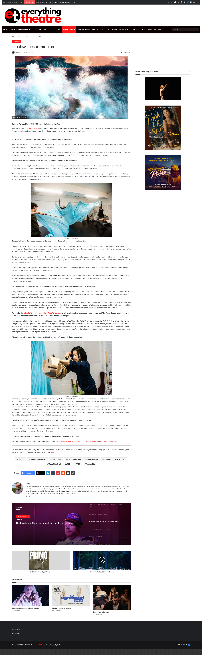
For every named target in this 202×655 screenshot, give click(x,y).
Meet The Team (154, 29)
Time (83, 442)
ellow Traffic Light (111, 442)
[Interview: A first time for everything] (71, 595)
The (101, 442)
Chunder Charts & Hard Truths (101, 612)
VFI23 (78, 464)
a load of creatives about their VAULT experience (43, 313)
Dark (64, 442)
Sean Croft (120, 459)
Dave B (17, 52)
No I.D (88, 442)
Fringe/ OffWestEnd (20, 29)
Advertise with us (120, 29)
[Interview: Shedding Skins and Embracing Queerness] (30, 595)
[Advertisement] (163, 50)
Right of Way (76, 442)
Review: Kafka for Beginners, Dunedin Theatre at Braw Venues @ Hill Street (61, 2)
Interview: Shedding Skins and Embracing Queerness (25, 608)
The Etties (83, 29)
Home (5, 29)
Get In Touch (137, 29)
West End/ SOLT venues (49, 29)
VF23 (68, 464)
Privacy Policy (16, 630)
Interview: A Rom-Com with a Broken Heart (37, 523)
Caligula (21, 459)
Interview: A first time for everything (61, 608)
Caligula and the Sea (38, 459)
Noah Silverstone (74, 459)
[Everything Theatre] (34, 15)
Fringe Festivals (100, 29)
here (52, 452)
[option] (71, 524)
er (70, 442)
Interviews (68, 29)
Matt (67, 442)
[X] (26, 496)
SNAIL (94, 442)
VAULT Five (33, 128)
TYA (34, 29)
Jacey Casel (56, 459)
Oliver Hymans (92, 459)
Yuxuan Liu (90, 464)
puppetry (107, 459)
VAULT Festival (54, 464)
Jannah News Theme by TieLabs (51, 645)
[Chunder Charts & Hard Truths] (112, 597)
